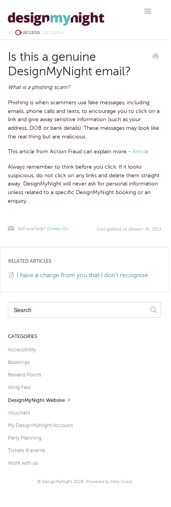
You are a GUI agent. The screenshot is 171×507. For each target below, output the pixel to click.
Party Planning (25, 438)
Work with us (23, 463)
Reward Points (24, 375)
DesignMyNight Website (37, 400)
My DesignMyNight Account (40, 425)
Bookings (19, 362)
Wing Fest (19, 387)
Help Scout (121, 481)
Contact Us (57, 228)
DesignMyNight (57, 481)
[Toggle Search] (153, 310)
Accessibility (22, 350)
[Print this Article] (156, 57)
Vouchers (19, 413)
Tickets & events (26, 450)
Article (140, 151)
